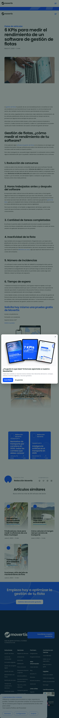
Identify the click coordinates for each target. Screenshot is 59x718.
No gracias (19, 380)
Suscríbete (8, 380)
